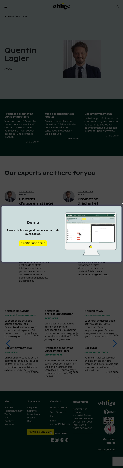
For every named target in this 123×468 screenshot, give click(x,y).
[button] (5, 7)
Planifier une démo (33, 243)
